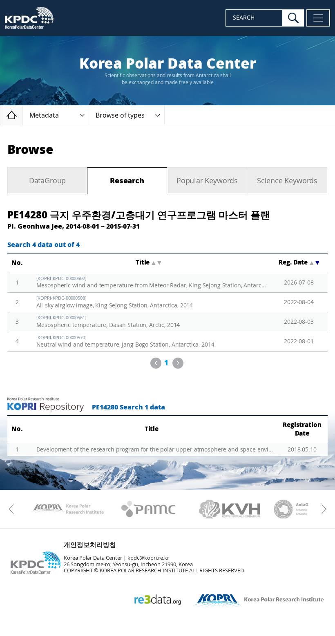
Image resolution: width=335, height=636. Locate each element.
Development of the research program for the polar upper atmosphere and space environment (154, 449)
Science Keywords (287, 180)
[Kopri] (67, 509)
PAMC (148, 509)
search (293, 18)
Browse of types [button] (120, 115)
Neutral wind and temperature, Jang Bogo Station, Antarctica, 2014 (125, 342)
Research (127, 180)
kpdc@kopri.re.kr (148, 558)
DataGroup (47, 180)
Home (22, 115)
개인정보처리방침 (90, 545)
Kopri (67, 509)
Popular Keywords (207, 180)
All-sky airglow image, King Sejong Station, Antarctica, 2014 (114, 302)
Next (177, 363)
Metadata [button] (44, 115)
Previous (155, 363)
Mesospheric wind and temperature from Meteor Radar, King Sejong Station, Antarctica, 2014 (151, 282)
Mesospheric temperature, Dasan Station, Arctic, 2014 (108, 322)
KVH (229, 509)
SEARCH (244, 17)
